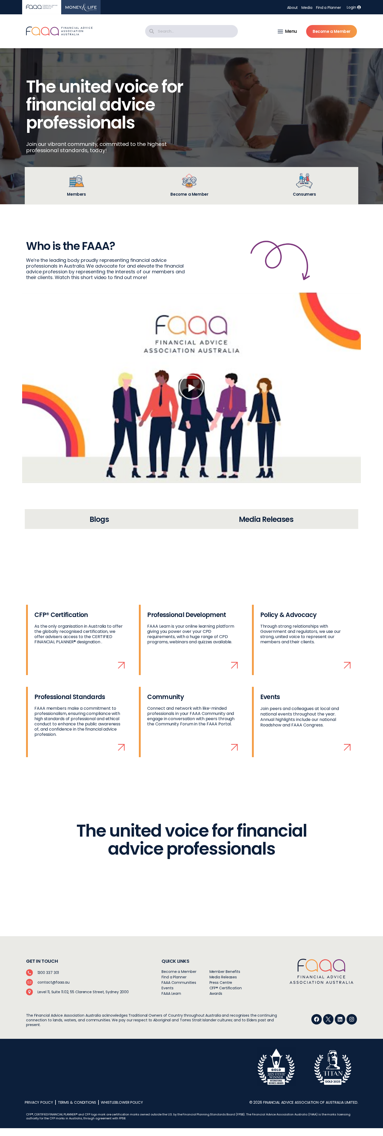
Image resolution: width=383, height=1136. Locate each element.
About (292, 7)
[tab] (76, 186)
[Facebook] (316, 1019)
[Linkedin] (340, 1019)
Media (306, 7)
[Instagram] (352, 1019)
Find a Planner (328, 7)
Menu (291, 31)
